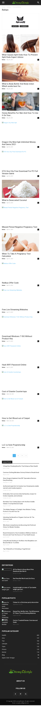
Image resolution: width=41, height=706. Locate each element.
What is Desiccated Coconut (14, 200)
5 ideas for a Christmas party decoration (26, 602)
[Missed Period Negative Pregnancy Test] (20, 215)
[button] (3, 2)
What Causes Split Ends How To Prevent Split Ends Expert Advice (20, 56)
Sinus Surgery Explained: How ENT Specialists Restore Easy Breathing (19, 479)
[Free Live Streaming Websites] (20, 298)
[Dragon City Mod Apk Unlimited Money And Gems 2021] (20, 131)
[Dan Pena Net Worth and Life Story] (6, 581)
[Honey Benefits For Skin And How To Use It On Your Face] (20, 101)
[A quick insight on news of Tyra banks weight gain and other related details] (6, 590)
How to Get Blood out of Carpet (16, 418)
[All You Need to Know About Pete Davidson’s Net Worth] (6, 572)
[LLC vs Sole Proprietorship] (20, 434)
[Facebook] (15, 694)
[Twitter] (26, 694)
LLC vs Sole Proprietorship (13, 445)
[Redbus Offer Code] (20, 271)
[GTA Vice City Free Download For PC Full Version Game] (20, 160)
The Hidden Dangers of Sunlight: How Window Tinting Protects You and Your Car (19, 510)
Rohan (3, 59)
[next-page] (26, 455)
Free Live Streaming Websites (15, 309)
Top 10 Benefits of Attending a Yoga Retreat (16, 549)
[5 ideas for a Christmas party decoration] (6, 605)
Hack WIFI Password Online (14, 365)
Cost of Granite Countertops (14, 391)
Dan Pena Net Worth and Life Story (24, 578)
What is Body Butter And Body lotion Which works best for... (18, 85)
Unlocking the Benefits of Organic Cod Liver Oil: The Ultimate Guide (18, 518)
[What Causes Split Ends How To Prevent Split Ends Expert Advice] (20, 43)
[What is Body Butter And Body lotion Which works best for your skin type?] (20, 72)
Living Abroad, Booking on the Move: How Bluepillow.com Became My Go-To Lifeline (20, 541)
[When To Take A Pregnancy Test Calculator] (20, 242)
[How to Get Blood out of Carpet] (20, 407)
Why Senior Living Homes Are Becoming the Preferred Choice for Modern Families (19, 526)
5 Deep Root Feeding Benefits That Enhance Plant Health (20, 466)
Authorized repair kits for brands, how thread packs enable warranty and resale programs (21, 487)
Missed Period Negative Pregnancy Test (19, 227)
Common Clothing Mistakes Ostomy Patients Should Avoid (21, 472)
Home (3, 7)
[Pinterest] (20, 694)
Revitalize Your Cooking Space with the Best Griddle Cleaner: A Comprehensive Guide (19, 502)
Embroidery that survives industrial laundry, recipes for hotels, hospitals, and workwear (19, 495)
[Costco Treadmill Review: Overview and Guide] (6, 622)
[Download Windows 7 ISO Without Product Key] (20, 325)
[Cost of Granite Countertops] (20, 380)
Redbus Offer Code (10, 283)
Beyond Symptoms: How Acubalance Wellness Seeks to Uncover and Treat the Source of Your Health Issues (20, 534)
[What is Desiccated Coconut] (20, 189)
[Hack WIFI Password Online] (20, 353)
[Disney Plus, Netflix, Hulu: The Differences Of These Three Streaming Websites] (6, 615)
